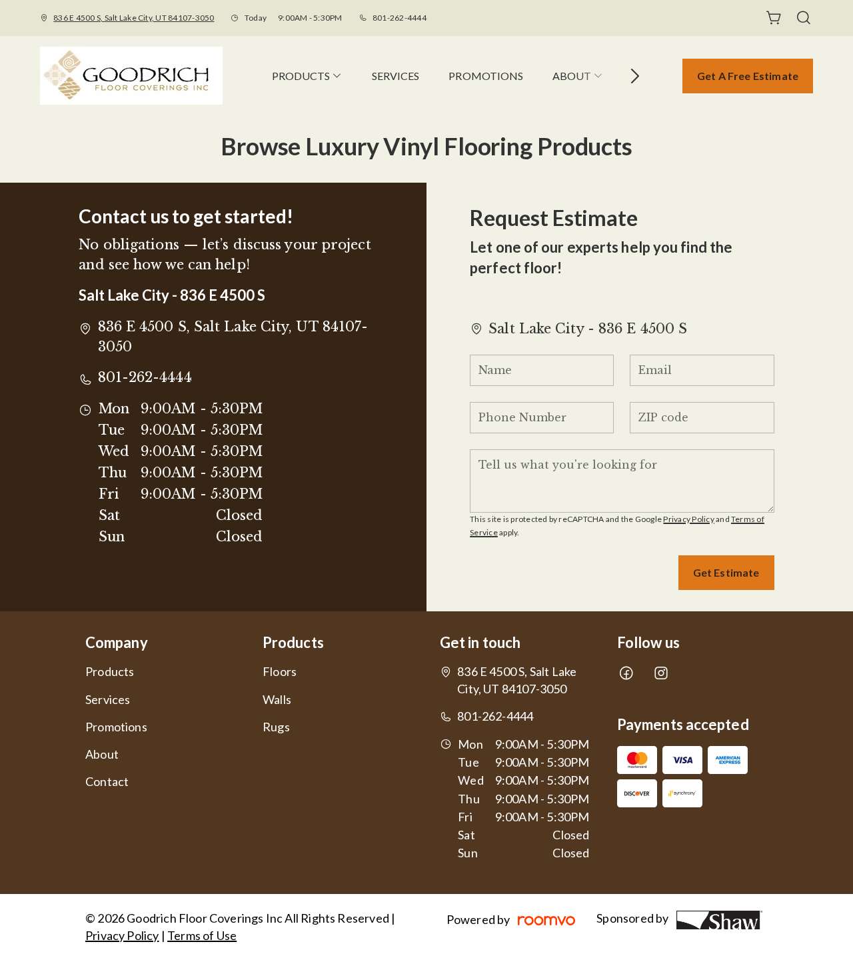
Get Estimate (726, 572)
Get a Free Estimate (747, 75)
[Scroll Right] (629, 76)
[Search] (803, 18)
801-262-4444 (399, 18)
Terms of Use (202, 935)
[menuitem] (307, 75)
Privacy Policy (688, 519)
